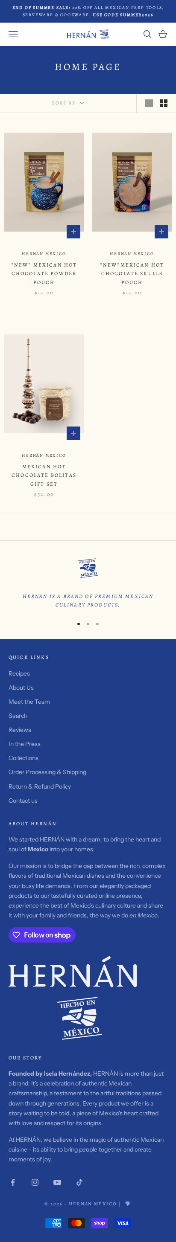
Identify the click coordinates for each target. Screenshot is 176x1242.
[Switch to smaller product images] (163, 103)
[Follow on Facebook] (13, 1182)
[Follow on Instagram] (35, 1182)
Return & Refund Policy (40, 786)
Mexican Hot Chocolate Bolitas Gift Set (44, 475)
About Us (21, 687)
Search (18, 716)
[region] (88, 581)
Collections (23, 758)
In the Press (25, 744)
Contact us (23, 800)
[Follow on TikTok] (79, 1182)
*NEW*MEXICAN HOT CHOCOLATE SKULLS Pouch (132, 273)
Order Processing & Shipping (47, 772)
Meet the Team (29, 701)
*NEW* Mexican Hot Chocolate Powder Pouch (44, 273)
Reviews (20, 730)
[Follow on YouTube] (57, 1182)
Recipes (19, 673)
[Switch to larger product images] (149, 103)
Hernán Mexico (44, 253)
